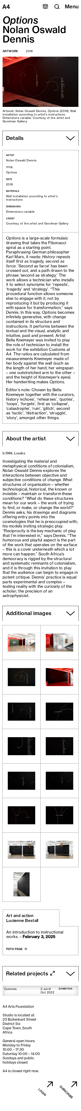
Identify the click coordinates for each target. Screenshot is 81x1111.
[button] (45, 6)
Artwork (10, 51)
